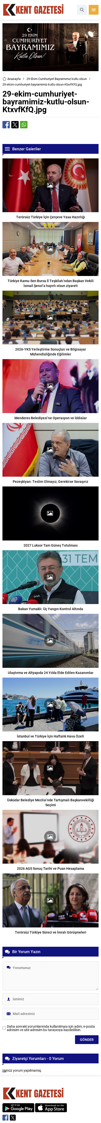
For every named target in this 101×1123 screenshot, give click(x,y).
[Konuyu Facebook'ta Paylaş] (6, 124)
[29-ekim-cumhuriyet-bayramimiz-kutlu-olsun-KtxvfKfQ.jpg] (50, 68)
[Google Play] (18, 1109)
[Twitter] (13, 1118)
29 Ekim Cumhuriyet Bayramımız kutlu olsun (56, 79)
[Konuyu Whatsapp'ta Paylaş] (23, 124)
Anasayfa (14, 79)
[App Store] (51, 1109)
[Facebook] (5, 1118)
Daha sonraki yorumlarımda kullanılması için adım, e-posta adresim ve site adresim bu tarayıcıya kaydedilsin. (51, 1028)
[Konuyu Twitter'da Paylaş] (15, 124)
